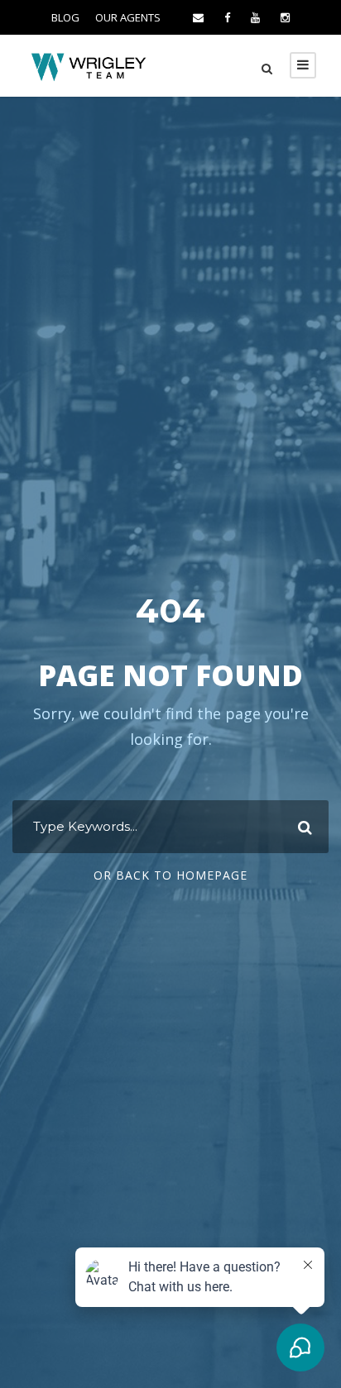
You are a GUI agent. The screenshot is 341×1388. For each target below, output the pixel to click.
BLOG (65, 17)
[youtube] (255, 17)
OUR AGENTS (128, 17)
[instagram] (285, 17)
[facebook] (227, 17)
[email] (198, 17)
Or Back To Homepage (170, 875)
